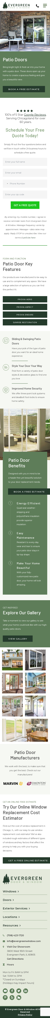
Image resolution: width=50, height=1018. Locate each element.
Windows (9, 891)
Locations (10, 917)
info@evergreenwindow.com (24, 941)
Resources (10, 925)
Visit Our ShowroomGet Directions (21, 952)
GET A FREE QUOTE (25, 205)
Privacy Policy (25, 1015)
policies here (29, 237)
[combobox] (6, 184)
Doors (7, 900)
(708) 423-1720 (15, 935)
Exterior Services (15, 908)
